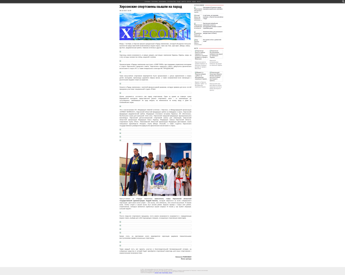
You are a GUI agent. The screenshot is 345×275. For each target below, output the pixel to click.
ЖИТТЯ (183, 1)
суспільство (171, 1)
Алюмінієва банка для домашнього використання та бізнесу (213, 32)
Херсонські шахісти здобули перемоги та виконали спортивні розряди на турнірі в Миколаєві (201, 65)
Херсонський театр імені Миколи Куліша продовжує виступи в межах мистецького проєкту (216, 87)
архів (160, 272)
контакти (157, 272)
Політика (154, 1)
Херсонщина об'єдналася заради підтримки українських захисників (212, 8)
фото (199, 1)
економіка (162, 1)
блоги (189, 1)
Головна (147, 1)
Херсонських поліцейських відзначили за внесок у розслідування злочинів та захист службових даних (212, 26)
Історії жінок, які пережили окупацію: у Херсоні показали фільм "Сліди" (213, 17)
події (178, 1)
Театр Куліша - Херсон (167, 272)
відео (194, 1)
